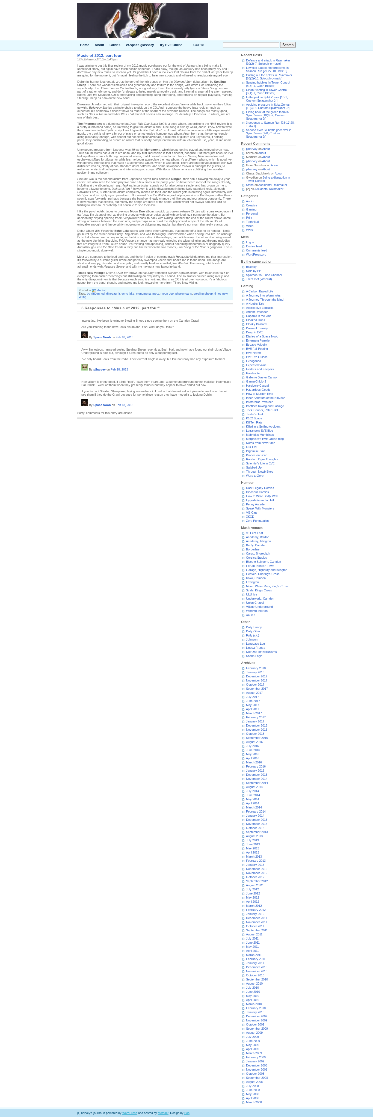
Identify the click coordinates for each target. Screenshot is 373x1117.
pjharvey (99, 369)
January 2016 (255, 770)
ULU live (251, 594)
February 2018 (256, 668)
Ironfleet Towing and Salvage (265, 406)
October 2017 (255, 684)
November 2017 (256, 680)
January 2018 (255, 672)
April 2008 (252, 1098)
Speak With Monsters (260, 508)
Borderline (252, 549)
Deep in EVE (254, 332)
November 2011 (256, 922)
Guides (114, 45)
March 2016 (254, 762)
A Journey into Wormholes (263, 295)
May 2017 (252, 705)
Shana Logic (254, 655)
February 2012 (256, 909)
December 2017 (256, 676)
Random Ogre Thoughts (262, 459)
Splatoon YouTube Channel (264, 275)
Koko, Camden (256, 578)
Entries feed (254, 246)
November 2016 (256, 729)
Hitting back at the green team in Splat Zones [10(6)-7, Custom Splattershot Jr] (267, 115)
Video (249, 225)
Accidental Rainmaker (272, 184)
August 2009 (254, 1032)
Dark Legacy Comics (260, 488)
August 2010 (254, 983)
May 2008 (252, 1094)
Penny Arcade (255, 504)
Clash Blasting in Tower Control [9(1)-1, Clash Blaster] (266, 91)
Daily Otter (253, 631)
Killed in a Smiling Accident (263, 426)
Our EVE (252, 447)
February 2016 (256, 766)
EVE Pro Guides (257, 356)
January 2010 (255, 1012)
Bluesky (251, 266)
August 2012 (254, 885)
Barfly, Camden (256, 545)
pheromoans (183, 293)
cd (103, 293)
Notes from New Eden (260, 443)
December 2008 (256, 1065)
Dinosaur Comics (257, 492)
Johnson (251, 639)
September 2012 (257, 881)
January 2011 (255, 963)
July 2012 (252, 889)
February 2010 (256, 1008)
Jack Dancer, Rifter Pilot (262, 410)
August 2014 (254, 787)
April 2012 (252, 901)
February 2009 (256, 1057)
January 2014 (255, 815)
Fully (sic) (252, 635)
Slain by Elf (253, 270)
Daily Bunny (254, 627)
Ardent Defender (257, 311)
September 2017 (257, 688)
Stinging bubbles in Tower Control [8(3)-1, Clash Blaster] (268, 84)
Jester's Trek (255, 414)
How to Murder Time (259, 393)
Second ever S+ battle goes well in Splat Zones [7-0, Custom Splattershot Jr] (268, 133)
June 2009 (253, 1040)
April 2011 (252, 950)
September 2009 (257, 1028)
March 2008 (254, 1102)
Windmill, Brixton (257, 610)
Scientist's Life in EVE (260, 463)
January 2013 (255, 864)
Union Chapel (255, 602)
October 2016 (255, 733)
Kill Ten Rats (254, 422)
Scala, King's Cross (259, 590)
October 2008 (255, 1073)
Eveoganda (253, 361)
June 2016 (253, 750)
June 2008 (253, 1090)
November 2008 (256, 1069)
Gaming (251, 209)
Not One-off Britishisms (261, 651)
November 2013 (256, 823)
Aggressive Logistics (260, 307)
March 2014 (254, 807)
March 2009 (254, 1053)
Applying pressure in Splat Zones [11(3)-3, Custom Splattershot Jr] (268, 106)
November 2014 (256, 778)
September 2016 (257, 737)
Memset (163, 1113)
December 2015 (256, 774)
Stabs (250, 184)
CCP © (198, 45)
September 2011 (257, 930)
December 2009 (256, 1016)
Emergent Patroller (258, 340)
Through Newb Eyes (259, 471)
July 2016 (252, 746)
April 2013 (252, 852)
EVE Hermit (253, 352)
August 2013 (254, 836)
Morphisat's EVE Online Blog (265, 438)
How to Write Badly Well (261, 496)
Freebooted (253, 373)
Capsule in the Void (258, 316)
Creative (251, 205)
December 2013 (256, 819)
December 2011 (256, 918)
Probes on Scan (256, 455)
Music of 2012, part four (99, 55)
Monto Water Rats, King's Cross (267, 586)
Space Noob (102, 337)
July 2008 (252, 1086)
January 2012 (255, 913)
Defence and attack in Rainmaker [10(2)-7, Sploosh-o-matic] (268, 62)
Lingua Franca (255, 647)
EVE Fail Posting (257, 348)
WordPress (129, 1113)
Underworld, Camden (260, 598)
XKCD (250, 516)
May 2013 (252, 848)
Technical (252, 221)
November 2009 (256, 1020)
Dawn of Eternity (257, 328)
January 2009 (255, 1061)
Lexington (252, 582)
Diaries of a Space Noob (262, 336)
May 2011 (252, 946)
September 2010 (257, 979)
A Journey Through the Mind (264, 299)
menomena (143, 293)
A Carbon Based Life (259, 291)
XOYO (250, 615)
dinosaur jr (113, 293)
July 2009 (252, 1036)
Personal (252, 213)
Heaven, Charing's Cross (263, 574)
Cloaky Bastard (256, 324)
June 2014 (253, 795)
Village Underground (259, 606)
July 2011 (252, 938)
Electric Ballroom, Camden (263, 561)
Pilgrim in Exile (255, 451)
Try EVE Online (170, 45)
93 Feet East (254, 533)
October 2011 (255, 926)
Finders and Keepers (260, 369)
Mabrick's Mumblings (260, 434)
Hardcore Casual (257, 385)
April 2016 (252, 758)
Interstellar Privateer (259, 402)
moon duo (167, 293)
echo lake (128, 293)
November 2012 (256, 873)
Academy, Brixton (257, 537)
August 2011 (254, 934)
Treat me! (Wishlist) (259, 279)
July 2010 (252, 987)
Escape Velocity (256, 344)
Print (249, 217)
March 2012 (254, 905)
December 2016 (256, 725)
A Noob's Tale (255, 303)
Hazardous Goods (258, 389)
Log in (250, 242)
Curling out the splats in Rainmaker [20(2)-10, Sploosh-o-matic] (269, 76)
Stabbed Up (254, 467)
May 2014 (252, 799)
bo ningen (93, 293)
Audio (101, 290)
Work (249, 230)
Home (84, 45)
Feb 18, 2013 (124, 337)
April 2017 (252, 709)
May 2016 (252, 754)
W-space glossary (140, 45)
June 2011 (253, 942)
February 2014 (256, 811)
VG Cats (251, 512)
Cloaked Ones (255, 320)
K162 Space (254, 418)
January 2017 (255, 721)
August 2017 (254, 692)
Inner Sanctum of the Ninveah (265, 397)
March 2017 (254, 713)
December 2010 (256, 967)
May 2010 (252, 995)
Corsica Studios (256, 557)
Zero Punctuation (257, 520)
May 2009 (252, 1045)
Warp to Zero (255, 475)
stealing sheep (203, 293)
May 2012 (252, 897)
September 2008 (257, 1077)
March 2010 (254, 1004)
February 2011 (255, 959)
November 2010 (256, 971)
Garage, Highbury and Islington (266, 569)
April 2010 (252, 1000)
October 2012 (255, 877)
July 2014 (252, 791)
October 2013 (255, 827)
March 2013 (254, 856)
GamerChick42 (256, 381)
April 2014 (252, 803)
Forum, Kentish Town (260, 565)
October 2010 (255, 975)
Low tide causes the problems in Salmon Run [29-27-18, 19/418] (267, 69)
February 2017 (256, 717)
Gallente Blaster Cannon (262, 377)
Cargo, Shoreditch (258, 553)
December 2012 (256, 868)
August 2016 (254, 741)
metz (155, 293)
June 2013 (253, 844)
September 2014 (257, 782)
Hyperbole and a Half (260, 500)
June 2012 (253, 893)
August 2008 (254, 1081)
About (99, 45)
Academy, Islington (258, 541)
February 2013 (256, 860)
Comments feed (256, 250)
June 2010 (253, 991)
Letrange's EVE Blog (259, 430)
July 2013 (252, 840)
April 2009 (252, 1049)
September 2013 (257, 832)
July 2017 (252, 696)
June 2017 (253, 701)
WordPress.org (256, 254)
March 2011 (254, 954)
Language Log (255, 643)
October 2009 (255, 1024)
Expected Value (256, 365)
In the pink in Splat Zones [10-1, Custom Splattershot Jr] (267, 99)
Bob (187, 1113)
